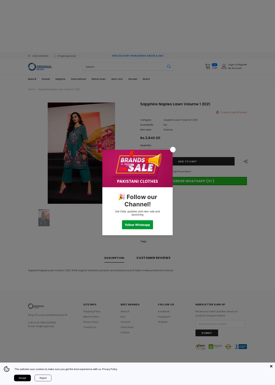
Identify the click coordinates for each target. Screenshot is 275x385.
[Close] (271, 366)
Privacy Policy (109, 369)
